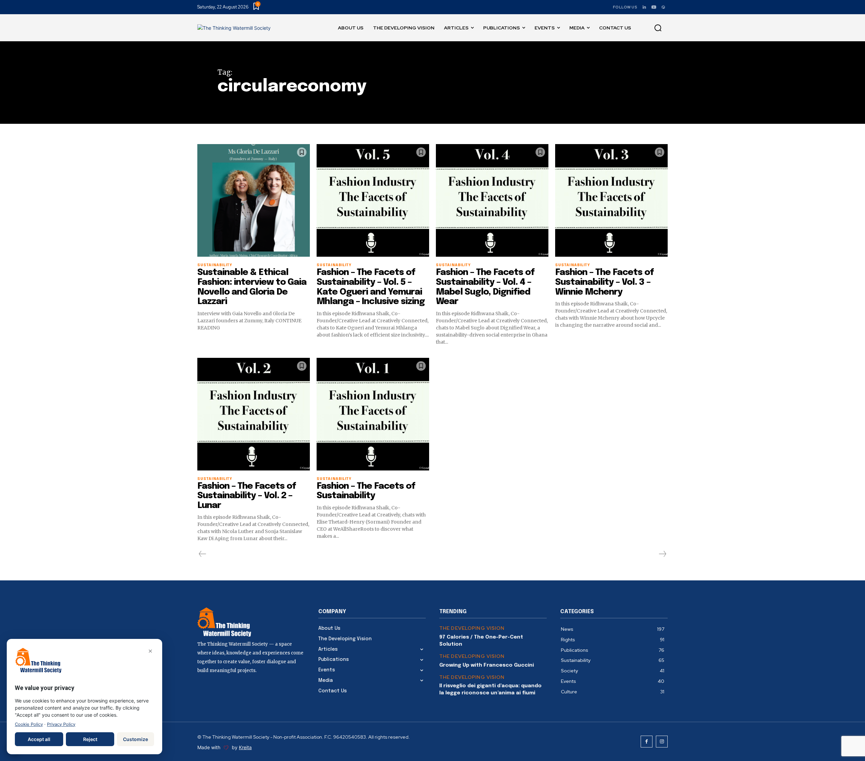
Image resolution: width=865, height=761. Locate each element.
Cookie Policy (29, 724)
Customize (135, 739)
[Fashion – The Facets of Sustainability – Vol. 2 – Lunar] (253, 414)
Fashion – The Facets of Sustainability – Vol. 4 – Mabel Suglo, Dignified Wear (485, 287)
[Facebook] (646, 741)
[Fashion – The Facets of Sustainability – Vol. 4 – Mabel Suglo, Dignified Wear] (492, 200)
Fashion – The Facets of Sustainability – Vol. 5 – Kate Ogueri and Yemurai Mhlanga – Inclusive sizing (371, 287)
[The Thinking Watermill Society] (234, 27)
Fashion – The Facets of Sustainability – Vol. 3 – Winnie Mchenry (604, 282)
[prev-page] (202, 554)
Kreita (245, 747)
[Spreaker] (663, 7)
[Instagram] (662, 741)
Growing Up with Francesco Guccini (486, 665)
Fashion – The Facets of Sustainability (366, 491)
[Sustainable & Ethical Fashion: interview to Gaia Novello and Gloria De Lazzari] (253, 200)
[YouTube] (653, 7)
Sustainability (214, 265)
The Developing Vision (472, 628)
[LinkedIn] (644, 7)
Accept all (39, 739)
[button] (658, 28)
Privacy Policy (61, 724)
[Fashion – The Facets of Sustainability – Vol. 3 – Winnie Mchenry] (611, 200)
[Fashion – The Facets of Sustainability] (373, 414)
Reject (90, 739)
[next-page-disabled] (662, 554)
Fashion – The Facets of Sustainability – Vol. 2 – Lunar (246, 496)
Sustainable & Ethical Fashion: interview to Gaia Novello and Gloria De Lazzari (251, 287)
